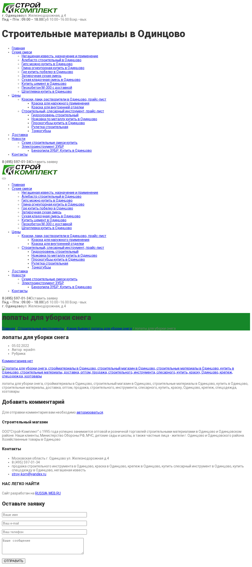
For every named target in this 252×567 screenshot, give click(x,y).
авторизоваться (90, 412)
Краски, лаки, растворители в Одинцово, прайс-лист (64, 99)
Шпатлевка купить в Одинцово (47, 91)
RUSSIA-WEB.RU (48, 493)
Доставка (20, 135)
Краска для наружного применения (60, 103)
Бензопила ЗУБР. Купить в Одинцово (62, 150)
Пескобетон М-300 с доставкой (47, 88)
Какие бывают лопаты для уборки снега (99, 328)
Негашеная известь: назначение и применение (60, 56)
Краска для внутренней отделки (58, 107)
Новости (18, 139)
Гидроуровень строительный (55, 115)
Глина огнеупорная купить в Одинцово (53, 68)
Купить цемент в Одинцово (44, 84)
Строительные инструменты (41, 328)
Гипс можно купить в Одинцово (47, 64)
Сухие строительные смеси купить (50, 143)
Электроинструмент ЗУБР (43, 147)
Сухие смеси (22, 52)
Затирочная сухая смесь (42, 76)
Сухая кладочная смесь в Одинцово (51, 80)
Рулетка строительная (50, 127)
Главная (18, 48)
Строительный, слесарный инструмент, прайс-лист (63, 111)
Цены (16, 95)
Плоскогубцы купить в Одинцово (58, 123)
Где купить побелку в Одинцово (47, 72)
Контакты (20, 154)
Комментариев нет (17, 361)
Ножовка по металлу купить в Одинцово (64, 119)
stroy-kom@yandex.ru (29, 474)
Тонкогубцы (41, 131)
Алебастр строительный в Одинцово (51, 60)
